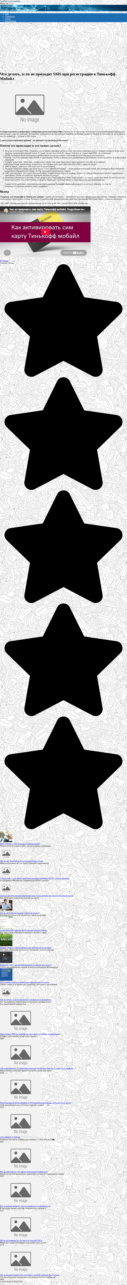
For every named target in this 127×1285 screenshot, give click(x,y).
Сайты (8, 19)
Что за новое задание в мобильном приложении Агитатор (24, 982)
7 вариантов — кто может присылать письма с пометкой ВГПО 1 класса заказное (34, 878)
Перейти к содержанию (10, 1)
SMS (7, 14)
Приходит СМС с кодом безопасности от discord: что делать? (25, 965)
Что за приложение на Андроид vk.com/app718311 (21, 1240)
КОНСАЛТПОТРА (8, 6)
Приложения (10, 21)
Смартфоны (10, 16)
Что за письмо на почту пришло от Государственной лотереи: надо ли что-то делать (35, 1103)
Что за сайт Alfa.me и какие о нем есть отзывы (19, 913)
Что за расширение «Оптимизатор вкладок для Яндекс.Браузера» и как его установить (36, 1068)
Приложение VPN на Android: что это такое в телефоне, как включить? (30, 1034)
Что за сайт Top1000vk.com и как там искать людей (21, 861)
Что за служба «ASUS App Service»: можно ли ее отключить (25, 1000)
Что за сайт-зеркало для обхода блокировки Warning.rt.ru (24, 1172)
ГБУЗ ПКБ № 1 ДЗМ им (10, 1137)
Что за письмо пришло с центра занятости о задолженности (25, 1206)
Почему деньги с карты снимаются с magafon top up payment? (26, 948)
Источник (4, 261)
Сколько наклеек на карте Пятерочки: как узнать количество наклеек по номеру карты (36, 896)
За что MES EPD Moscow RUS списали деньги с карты (23, 930)
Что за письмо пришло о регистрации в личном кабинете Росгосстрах (29, 1275)
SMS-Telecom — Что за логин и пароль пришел (20, 844)
